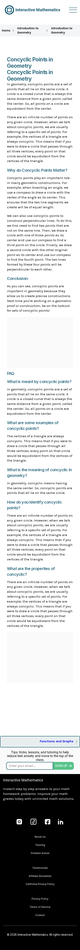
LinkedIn (60, 821)
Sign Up (61, 766)
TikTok (33, 821)
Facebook (47, 821)
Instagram (19, 821)
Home (6, 30)
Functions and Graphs (56, 741)
